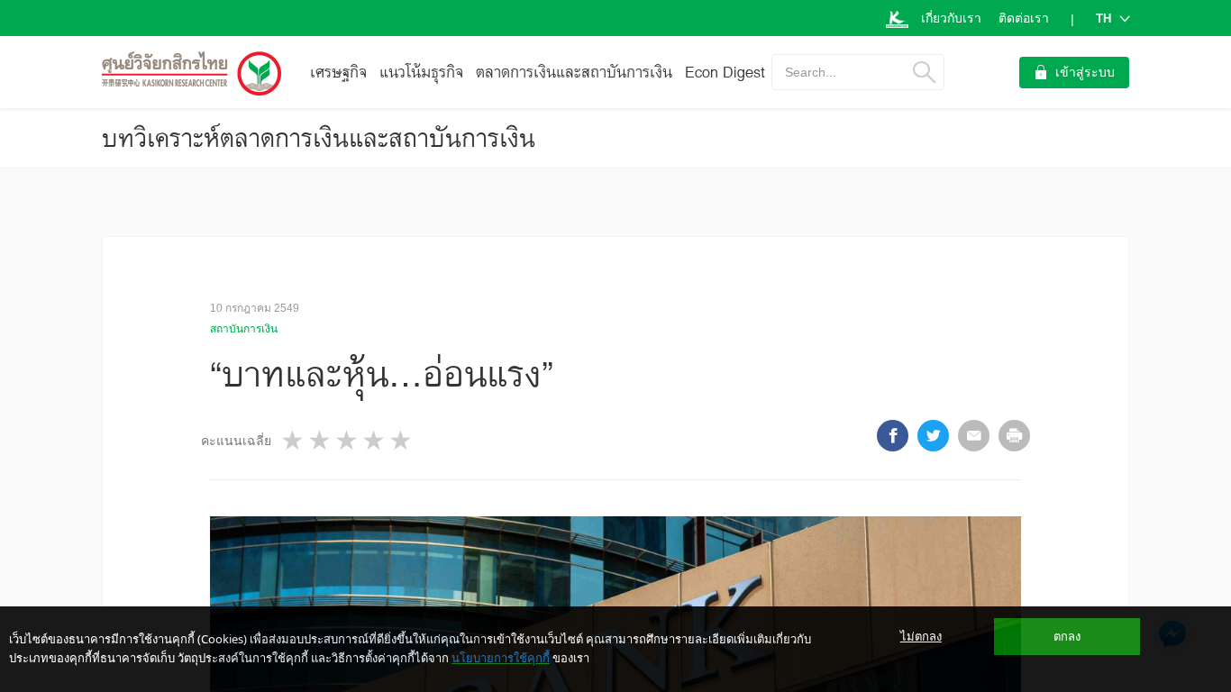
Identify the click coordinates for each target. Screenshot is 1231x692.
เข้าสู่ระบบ (1085, 72)
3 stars (347, 440)
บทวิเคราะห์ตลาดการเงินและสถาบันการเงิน (318, 137)
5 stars (401, 440)
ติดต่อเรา (1023, 18)
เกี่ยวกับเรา (951, 18)
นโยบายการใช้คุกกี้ (500, 658)
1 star (293, 440)
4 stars (374, 440)
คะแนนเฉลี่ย (236, 440)
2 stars (320, 440)
